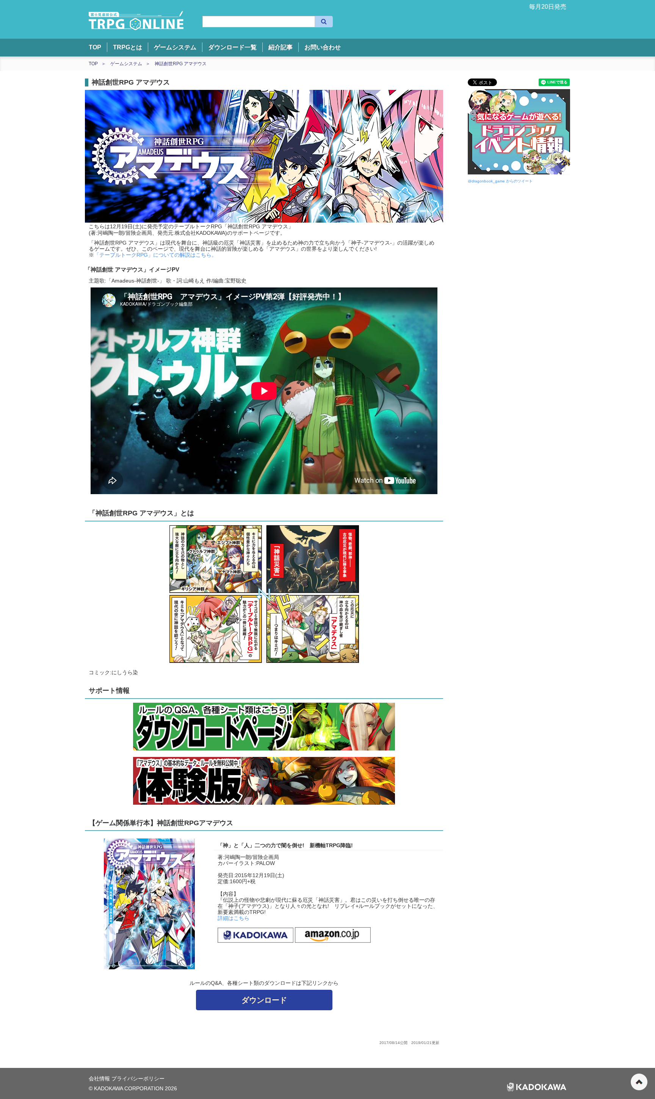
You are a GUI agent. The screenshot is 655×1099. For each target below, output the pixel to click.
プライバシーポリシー (138, 1078)
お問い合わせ (322, 47)
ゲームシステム (175, 47)
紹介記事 (280, 47)
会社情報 (100, 1078)
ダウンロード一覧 (232, 47)
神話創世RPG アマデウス (181, 63)
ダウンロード (264, 1000)
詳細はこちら (233, 918)
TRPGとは (127, 47)
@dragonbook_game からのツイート (500, 181)
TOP (95, 47)
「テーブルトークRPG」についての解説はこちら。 (155, 255)
